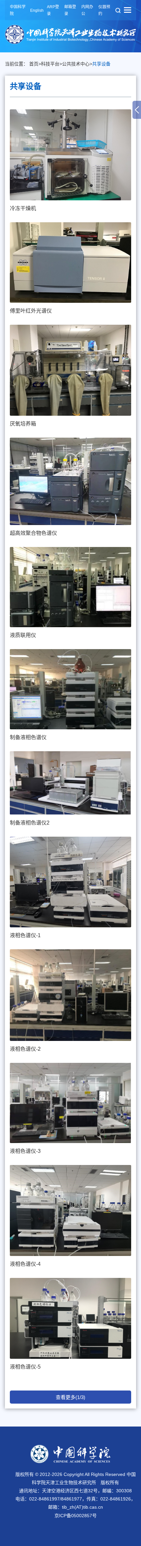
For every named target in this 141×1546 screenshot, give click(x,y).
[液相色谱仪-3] (70, 1103)
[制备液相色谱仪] (70, 689)
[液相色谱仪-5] (70, 1318)
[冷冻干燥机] (70, 154)
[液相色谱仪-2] (70, 995)
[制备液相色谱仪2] (70, 783)
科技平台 (50, 63)
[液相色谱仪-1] (70, 882)
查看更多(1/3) (70, 1397)
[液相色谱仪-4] (70, 1210)
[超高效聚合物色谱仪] (70, 481)
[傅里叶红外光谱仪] (70, 262)
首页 (33, 63)
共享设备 (101, 63)
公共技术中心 (76, 63)
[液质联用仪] (70, 587)
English (37, 10)
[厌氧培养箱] (70, 370)
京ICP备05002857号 (75, 1515)
